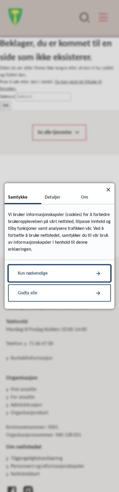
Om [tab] (84, 197)
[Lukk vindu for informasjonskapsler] (108, 189)
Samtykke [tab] (17, 197)
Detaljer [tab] (52, 197)
